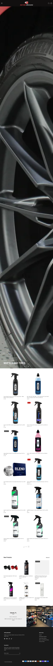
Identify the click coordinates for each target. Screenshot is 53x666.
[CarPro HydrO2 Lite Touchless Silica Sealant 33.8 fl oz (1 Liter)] (38, 526)
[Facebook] (4, 638)
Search (40, 634)
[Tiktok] (11, 638)
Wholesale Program (43, 636)
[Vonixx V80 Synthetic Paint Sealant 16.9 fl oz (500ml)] (38, 441)
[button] (24, 366)
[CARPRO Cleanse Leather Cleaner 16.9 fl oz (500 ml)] (26, 589)
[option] (26, 187)
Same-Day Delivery (43, 638)
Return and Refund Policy (44, 639)
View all (47, 557)
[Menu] (2, 3)
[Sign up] (19, 653)
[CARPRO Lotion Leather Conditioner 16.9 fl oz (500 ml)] (26, 567)
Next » (28, 547)
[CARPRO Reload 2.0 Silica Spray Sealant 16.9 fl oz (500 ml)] (38, 498)
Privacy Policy (42, 641)
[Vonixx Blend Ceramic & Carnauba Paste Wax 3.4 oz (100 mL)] (15, 469)
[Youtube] (6, 638)
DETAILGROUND (9, 661)
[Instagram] (9, 638)
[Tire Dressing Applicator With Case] (11, 567)
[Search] (49, 3)
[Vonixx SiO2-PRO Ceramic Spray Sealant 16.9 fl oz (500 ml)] (15, 412)
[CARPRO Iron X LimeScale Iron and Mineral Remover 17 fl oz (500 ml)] (11, 589)
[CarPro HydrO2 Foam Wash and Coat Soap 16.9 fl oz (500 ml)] (15, 498)
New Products (8, 557)
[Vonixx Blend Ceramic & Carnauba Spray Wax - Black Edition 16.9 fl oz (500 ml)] (15, 384)
